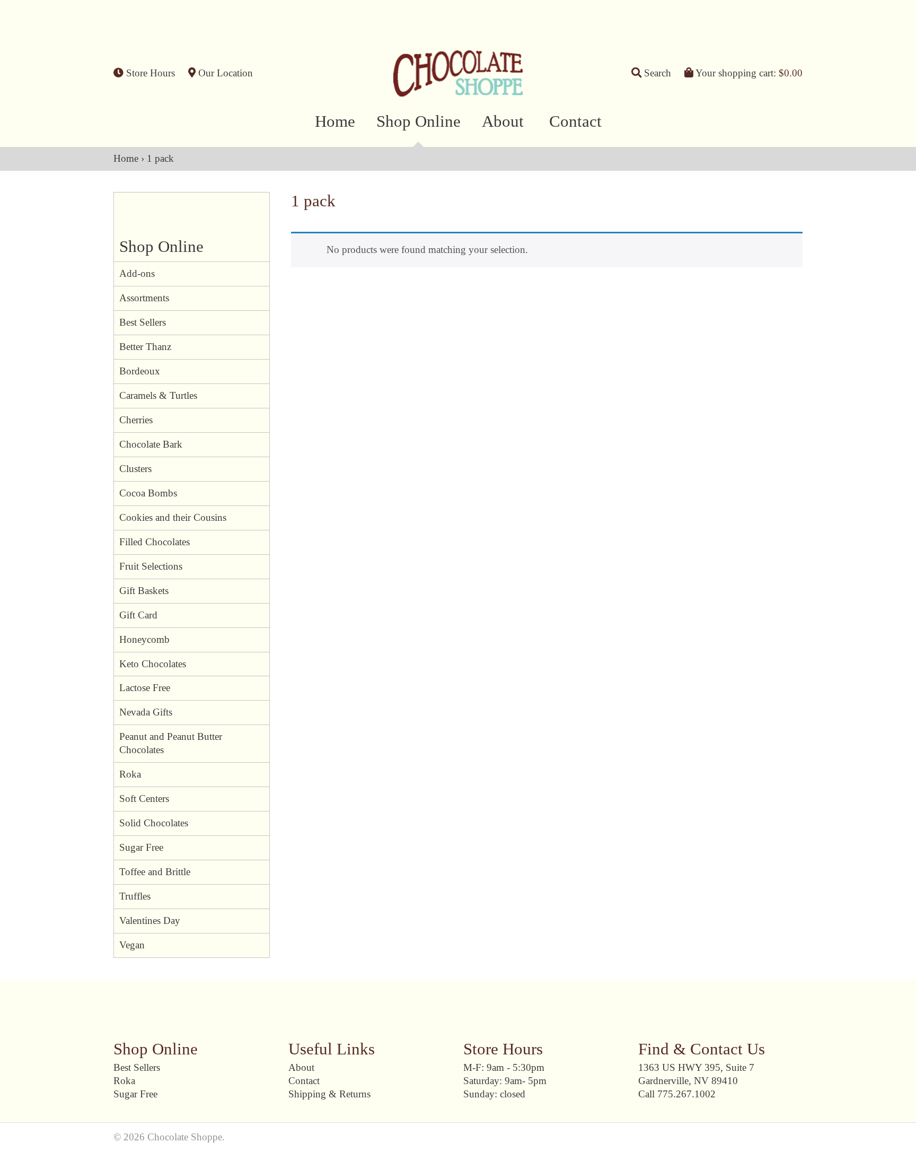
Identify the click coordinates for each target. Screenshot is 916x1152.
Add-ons (137, 273)
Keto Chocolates (152, 663)
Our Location (224, 72)
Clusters (135, 468)
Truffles (135, 896)
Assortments (144, 297)
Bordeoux (139, 371)
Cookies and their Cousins (172, 517)
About (503, 121)
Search (656, 72)
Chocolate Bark (150, 444)
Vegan (132, 944)
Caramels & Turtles (158, 395)
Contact (575, 121)
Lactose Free (144, 687)
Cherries (136, 419)
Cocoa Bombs (148, 493)
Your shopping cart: (748, 72)
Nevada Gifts (145, 712)
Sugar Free (141, 847)
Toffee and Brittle (154, 871)
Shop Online (418, 121)
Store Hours (149, 72)
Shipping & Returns (329, 1093)
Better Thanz (145, 346)
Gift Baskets (144, 590)
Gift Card (138, 615)
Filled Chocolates (154, 541)
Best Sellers (142, 322)
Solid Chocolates (153, 822)
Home (335, 121)
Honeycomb (144, 639)
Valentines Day (149, 920)
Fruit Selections (150, 566)
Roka (130, 774)
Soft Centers (144, 798)
